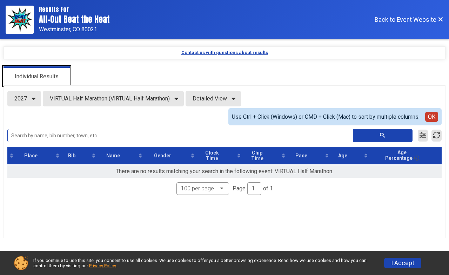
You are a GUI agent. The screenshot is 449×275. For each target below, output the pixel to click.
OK (431, 116)
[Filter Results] (423, 136)
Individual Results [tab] (37, 76)
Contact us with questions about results (224, 52)
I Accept (402, 263)
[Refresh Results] (436, 136)
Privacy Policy (102, 265)
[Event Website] (22, 20)
